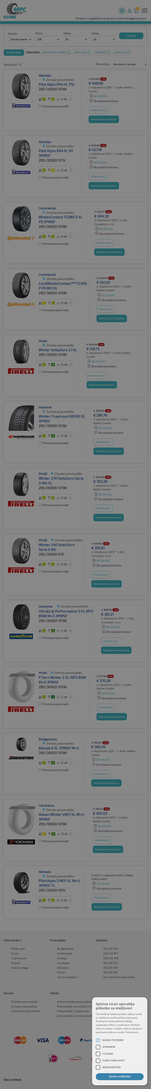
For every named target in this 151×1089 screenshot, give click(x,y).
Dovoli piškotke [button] (119, 1076)
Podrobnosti (131, 1032)
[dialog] (119, 1041)
